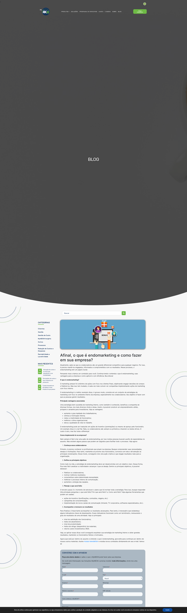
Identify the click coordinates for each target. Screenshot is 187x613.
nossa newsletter (91, 541)
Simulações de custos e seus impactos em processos (49, 380)
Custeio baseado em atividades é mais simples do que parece (49, 387)
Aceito (167, 610)
